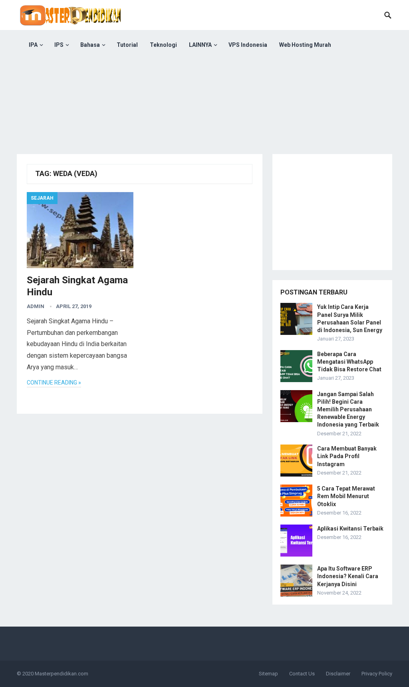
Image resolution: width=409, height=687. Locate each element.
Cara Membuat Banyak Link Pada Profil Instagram (347, 456)
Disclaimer (338, 674)
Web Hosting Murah (305, 45)
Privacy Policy (376, 674)
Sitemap (268, 674)
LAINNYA (200, 45)
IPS (59, 45)
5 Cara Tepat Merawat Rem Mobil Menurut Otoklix (346, 496)
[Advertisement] (204, 116)
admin (35, 306)
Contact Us (302, 674)
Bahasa (90, 45)
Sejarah (42, 198)
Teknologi (163, 45)
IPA (33, 45)
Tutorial (127, 45)
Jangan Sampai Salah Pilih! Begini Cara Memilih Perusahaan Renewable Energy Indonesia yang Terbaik (348, 409)
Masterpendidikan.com (61, 674)
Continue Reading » (54, 382)
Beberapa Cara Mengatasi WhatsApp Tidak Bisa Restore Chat (349, 362)
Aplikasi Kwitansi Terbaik (350, 528)
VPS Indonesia (247, 45)
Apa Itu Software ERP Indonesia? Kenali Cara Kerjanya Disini (347, 576)
